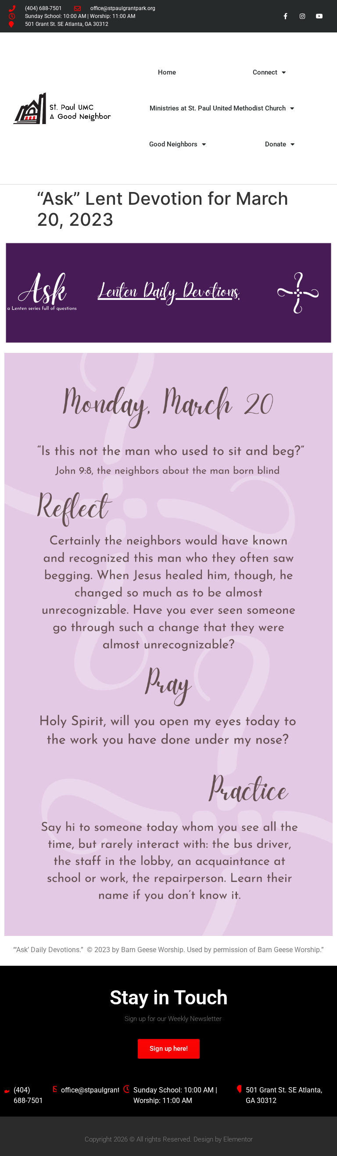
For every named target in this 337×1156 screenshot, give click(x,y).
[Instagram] (302, 16)
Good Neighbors (173, 144)
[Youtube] (319, 16)
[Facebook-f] (285, 16)
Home (167, 72)
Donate (275, 144)
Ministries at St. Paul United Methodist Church (218, 108)
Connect (265, 72)
